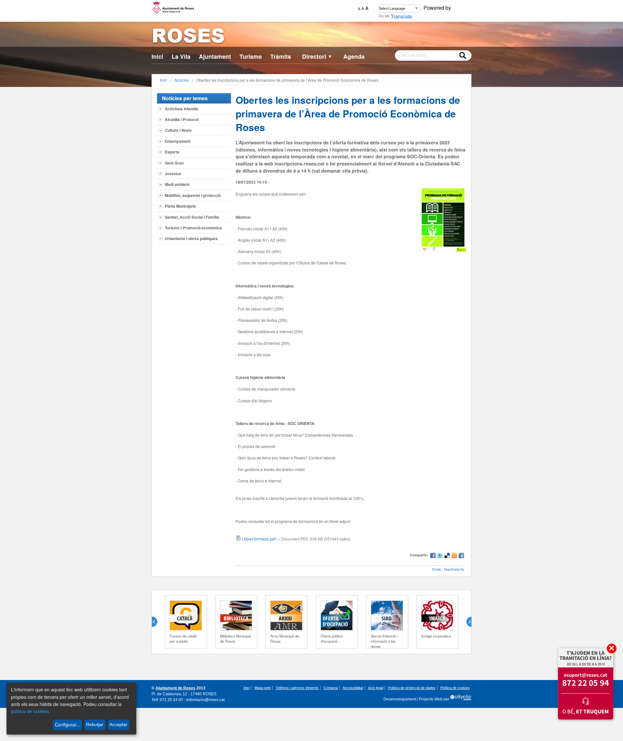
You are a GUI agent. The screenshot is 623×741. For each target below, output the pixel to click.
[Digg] (461, 556)
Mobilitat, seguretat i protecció (193, 195)
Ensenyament (177, 141)
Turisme (250, 56)
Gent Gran (174, 163)
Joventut (173, 173)
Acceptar (118, 724)
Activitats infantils (181, 109)
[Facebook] (432, 556)
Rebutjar (95, 724)
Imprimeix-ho (454, 569)
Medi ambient (177, 184)
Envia (436, 569)
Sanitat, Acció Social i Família (192, 217)
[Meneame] (454, 556)
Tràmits (280, 56)
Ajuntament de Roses (175, 688)
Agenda (354, 56)
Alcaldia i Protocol (181, 119)
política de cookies (30, 711)
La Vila (181, 56)
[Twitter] (440, 556)
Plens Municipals (180, 206)
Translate (401, 16)
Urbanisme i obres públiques (191, 238)
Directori (317, 56)
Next (466, 622)
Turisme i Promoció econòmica (193, 228)
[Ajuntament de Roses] (311, 37)
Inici (157, 56)
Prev (157, 622)
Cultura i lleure (178, 130)
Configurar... (67, 724)
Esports (172, 152)
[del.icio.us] (447, 556)
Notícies (182, 80)
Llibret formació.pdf (258, 538)
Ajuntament (215, 56)
